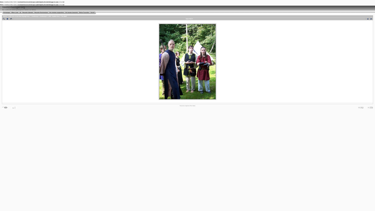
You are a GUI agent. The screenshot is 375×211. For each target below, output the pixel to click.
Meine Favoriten (84, 12)
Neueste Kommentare (41, 12)
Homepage (6, 12)
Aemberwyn (35, 16)
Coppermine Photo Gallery (190, 105)
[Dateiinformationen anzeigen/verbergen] (7, 19)
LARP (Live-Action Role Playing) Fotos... (19, 16)
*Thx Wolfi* (64, 16)
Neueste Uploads (27, 12)
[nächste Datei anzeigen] (371, 19)
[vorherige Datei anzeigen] (367, 19)
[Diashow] (11, 19)
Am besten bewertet (71, 12)
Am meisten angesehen (56, 12)
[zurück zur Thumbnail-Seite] (4, 19)
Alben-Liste (14, 12)
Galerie (5, 16)
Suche (92, 12)
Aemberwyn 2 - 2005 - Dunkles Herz (50, 16)
